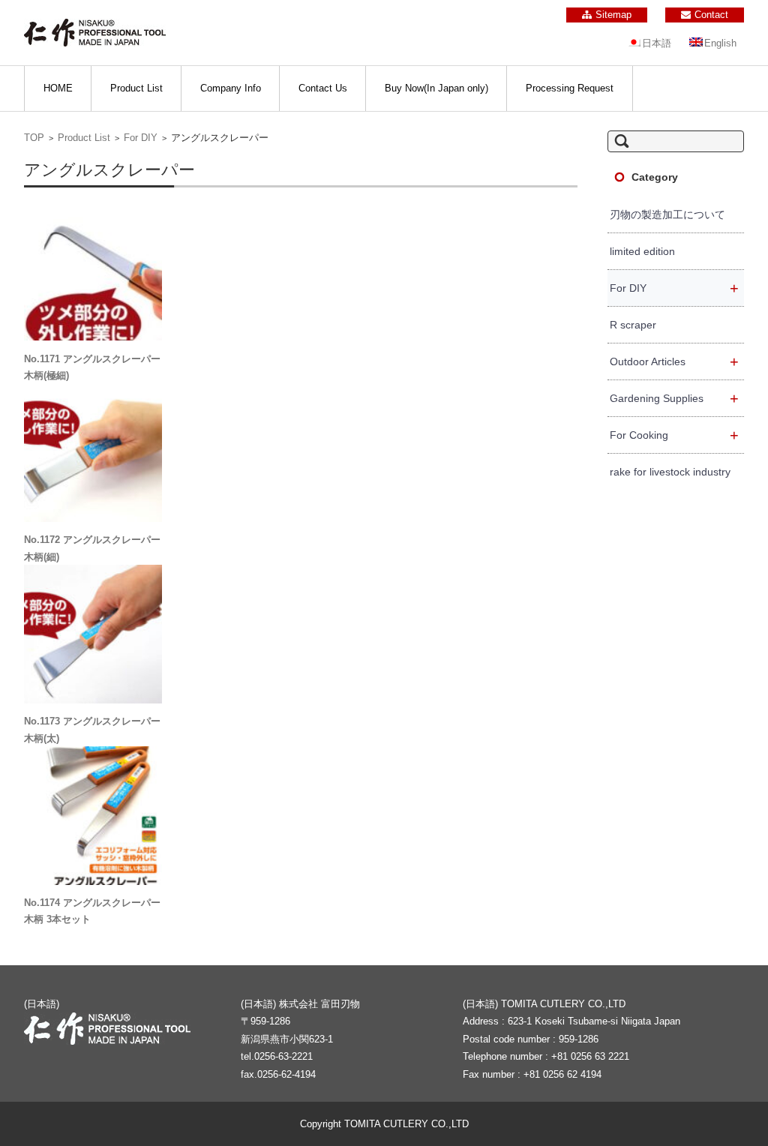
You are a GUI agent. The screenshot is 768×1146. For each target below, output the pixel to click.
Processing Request (570, 88)
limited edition (642, 251)
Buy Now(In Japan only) (436, 88)
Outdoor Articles (674, 361)
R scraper (633, 325)
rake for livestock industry (670, 472)
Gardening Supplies (674, 398)
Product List (136, 88)
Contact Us (322, 88)
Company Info (230, 88)
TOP (34, 137)
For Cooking (674, 435)
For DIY (141, 137)
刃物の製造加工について (667, 214)
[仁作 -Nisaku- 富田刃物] (95, 32)
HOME (58, 88)
